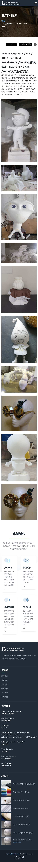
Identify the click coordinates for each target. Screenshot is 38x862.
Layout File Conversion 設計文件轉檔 (8, 757)
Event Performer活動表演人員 (6, 764)
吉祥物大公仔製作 (25, 44)
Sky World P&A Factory (12, 854)
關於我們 (4, 676)
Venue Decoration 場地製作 (7, 750)
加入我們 (4, 693)
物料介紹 (4, 688)
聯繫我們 (4, 697)
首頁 (3, 21)
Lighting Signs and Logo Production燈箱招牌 (13, 743)
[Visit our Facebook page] (16, 857)
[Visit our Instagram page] (19, 857)
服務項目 (4, 680)
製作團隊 (4, 684)
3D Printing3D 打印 (5, 726)
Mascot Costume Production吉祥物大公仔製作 (11, 712)
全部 (11, 44)
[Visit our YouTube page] (23, 857)
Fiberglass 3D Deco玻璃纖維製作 (7, 719)
